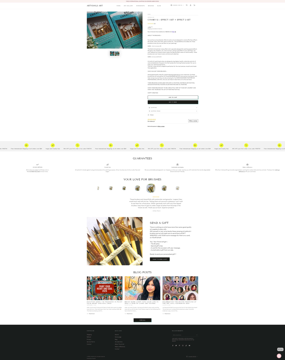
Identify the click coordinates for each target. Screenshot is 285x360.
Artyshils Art (151, 17)
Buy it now (173, 102)
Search (117, 326)
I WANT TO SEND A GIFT (159, 251)
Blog (116, 331)
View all (143, 311)
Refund (89, 328)
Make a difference (120, 338)
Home (149, 14)
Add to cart (173, 97)
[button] (187, 5)
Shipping (150, 28)
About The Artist (119, 336)
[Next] (185, 188)
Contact (89, 336)
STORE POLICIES (35, 171)
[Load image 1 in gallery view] (112, 53)
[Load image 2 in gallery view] (117, 53)
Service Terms (91, 333)
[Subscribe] (197, 326)
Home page (118, 328)
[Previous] (99, 188)
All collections (119, 333)
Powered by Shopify (91, 350)
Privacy (89, 331)
